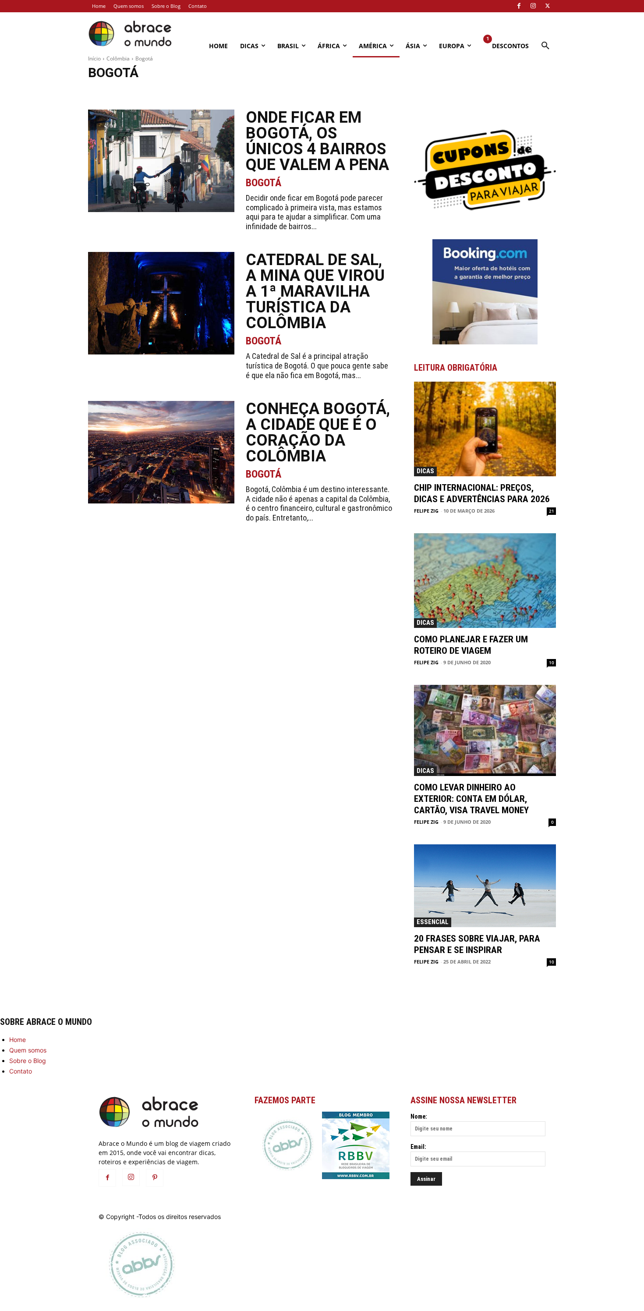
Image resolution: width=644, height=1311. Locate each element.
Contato (20, 1071)
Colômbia (118, 58)
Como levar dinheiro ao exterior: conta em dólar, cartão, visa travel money (471, 798)
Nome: (418, 1116)
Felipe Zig (426, 510)
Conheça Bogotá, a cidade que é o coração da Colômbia (318, 432)
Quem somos (27, 1050)
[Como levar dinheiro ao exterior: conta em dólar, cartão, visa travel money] (485, 730)
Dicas (425, 471)
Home (17, 1039)
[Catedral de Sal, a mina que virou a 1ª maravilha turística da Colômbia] (161, 303)
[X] (547, 6)
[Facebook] (519, 6)
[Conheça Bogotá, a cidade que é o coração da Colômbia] (161, 452)
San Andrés (207, 92)
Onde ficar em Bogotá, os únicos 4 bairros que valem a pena (317, 141)
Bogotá (263, 182)
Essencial (433, 922)
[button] (545, 46)
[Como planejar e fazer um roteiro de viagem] (485, 580)
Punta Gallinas (168, 92)
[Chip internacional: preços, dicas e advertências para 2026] (485, 429)
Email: (418, 1146)
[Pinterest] (154, 1178)
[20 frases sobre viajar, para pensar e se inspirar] (485, 885)
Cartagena (103, 92)
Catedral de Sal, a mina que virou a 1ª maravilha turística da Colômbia (315, 291)
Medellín (133, 92)
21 (551, 511)
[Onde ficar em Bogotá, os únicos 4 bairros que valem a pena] (161, 161)
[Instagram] (533, 6)
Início (94, 58)
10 (551, 662)
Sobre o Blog (27, 1060)
